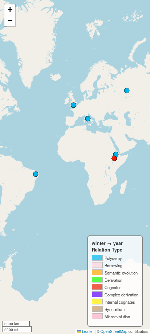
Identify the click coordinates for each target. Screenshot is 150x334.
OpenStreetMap (113, 331)
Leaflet (87, 331)
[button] (9, 9)
